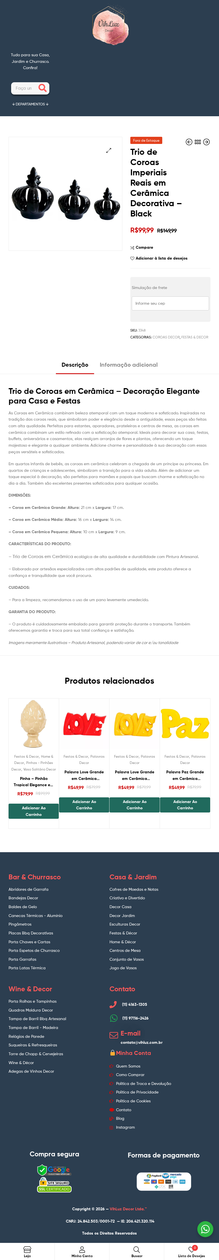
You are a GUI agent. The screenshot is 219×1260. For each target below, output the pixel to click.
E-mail (131, 1033)
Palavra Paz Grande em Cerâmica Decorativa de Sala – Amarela (185, 775)
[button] (108, 150)
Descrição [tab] (75, 364)
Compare (144, 247)
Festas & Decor (194, 337)
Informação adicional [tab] (129, 364)
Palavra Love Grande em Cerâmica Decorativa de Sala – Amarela (135, 775)
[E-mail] (114, 1035)
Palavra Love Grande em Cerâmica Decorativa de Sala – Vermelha (84, 775)
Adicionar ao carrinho (34, 811)
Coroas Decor (166, 337)
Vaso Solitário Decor (39, 769)
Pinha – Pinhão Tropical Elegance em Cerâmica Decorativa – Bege (34, 782)
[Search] (42, 88)
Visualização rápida (47, 726)
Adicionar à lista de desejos (162, 258)
